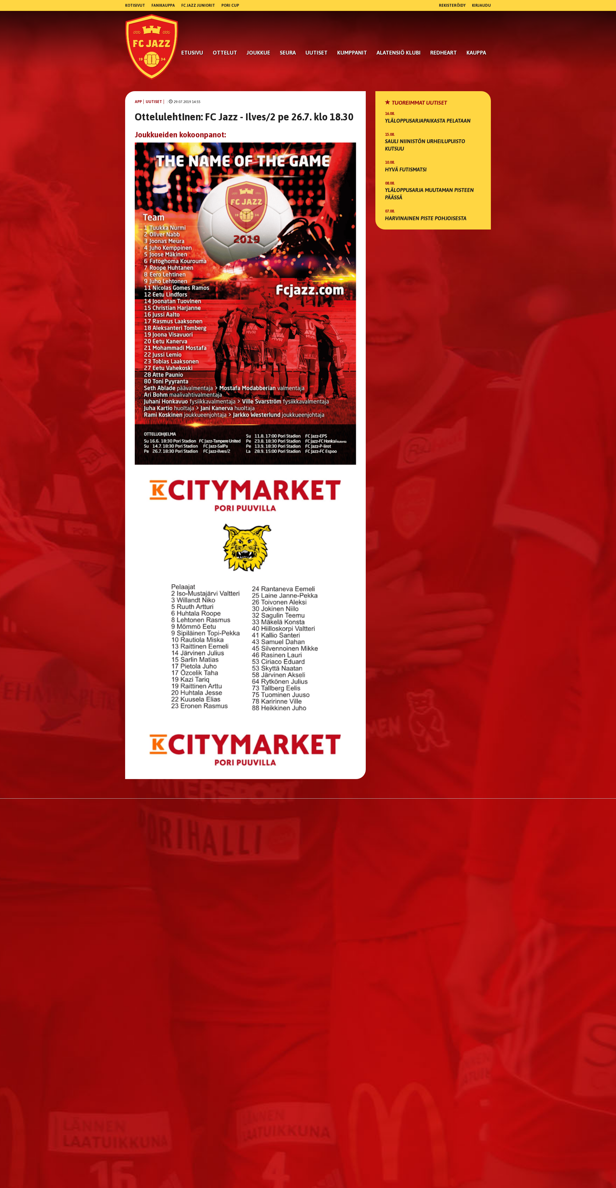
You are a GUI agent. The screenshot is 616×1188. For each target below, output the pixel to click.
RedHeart (443, 52)
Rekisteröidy (452, 5)
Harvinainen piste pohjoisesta (425, 218)
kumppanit (352, 52)
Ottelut (225, 52)
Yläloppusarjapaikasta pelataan (428, 121)
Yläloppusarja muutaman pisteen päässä (429, 193)
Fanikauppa (163, 5)
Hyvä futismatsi (406, 169)
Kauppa (476, 52)
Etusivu (192, 52)
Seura (288, 52)
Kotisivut (135, 5)
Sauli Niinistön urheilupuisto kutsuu (425, 145)
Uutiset (316, 52)
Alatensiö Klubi (399, 52)
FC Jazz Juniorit (198, 5)
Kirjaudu (481, 5)
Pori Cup (230, 5)
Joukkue (258, 52)
